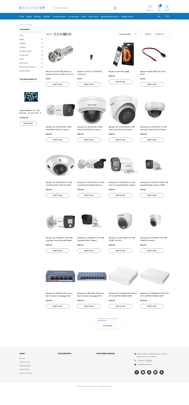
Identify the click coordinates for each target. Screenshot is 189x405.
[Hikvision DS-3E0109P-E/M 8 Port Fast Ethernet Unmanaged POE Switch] (92, 276)
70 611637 (148, 360)
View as (49, 34)
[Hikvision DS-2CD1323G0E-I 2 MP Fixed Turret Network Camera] (123, 110)
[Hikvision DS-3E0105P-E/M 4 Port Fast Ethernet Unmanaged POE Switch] (60, 276)
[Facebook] (136, 372)
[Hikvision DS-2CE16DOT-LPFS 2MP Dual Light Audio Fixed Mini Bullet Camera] (60, 221)
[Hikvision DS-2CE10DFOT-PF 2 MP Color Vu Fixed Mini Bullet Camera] (123, 165)
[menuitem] (31, 35)
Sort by (148, 34)
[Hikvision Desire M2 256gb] (123, 54)
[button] (31, 39)
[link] (157, 16)
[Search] (85, 8)
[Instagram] (143, 372)
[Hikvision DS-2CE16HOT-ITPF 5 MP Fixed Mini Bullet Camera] (92, 221)
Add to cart (28, 123)
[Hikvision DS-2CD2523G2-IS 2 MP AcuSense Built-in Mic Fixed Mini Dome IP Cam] (60, 165)
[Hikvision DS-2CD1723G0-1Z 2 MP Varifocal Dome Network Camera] (155, 110)
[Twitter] (161, 372)
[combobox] (82, 8)
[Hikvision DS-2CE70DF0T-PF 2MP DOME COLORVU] (123, 221)
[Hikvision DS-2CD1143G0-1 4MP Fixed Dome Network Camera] (92, 110)
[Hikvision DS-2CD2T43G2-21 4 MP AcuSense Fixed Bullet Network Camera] (92, 165)
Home (22, 25)
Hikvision (29, 25)
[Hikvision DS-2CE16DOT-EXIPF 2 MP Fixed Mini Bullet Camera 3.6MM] (155, 165)
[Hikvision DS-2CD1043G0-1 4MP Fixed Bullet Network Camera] (60, 110)
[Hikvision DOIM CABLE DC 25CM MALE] (155, 54)
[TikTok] (155, 372)
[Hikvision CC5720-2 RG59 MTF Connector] (92, 54)
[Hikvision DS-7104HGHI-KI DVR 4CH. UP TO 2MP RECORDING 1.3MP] (123, 276)
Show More (107, 326)
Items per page (125, 34)
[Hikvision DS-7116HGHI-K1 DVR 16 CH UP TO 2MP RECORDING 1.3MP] (155, 276)
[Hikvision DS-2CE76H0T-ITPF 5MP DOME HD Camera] (155, 221)
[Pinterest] (149, 372)
